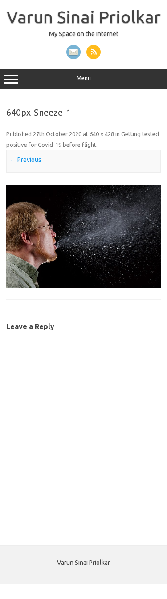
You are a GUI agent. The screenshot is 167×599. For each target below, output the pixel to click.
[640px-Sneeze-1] (83, 236)
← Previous (25, 159)
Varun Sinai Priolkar (84, 17)
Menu (84, 78)
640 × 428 (102, 134)
